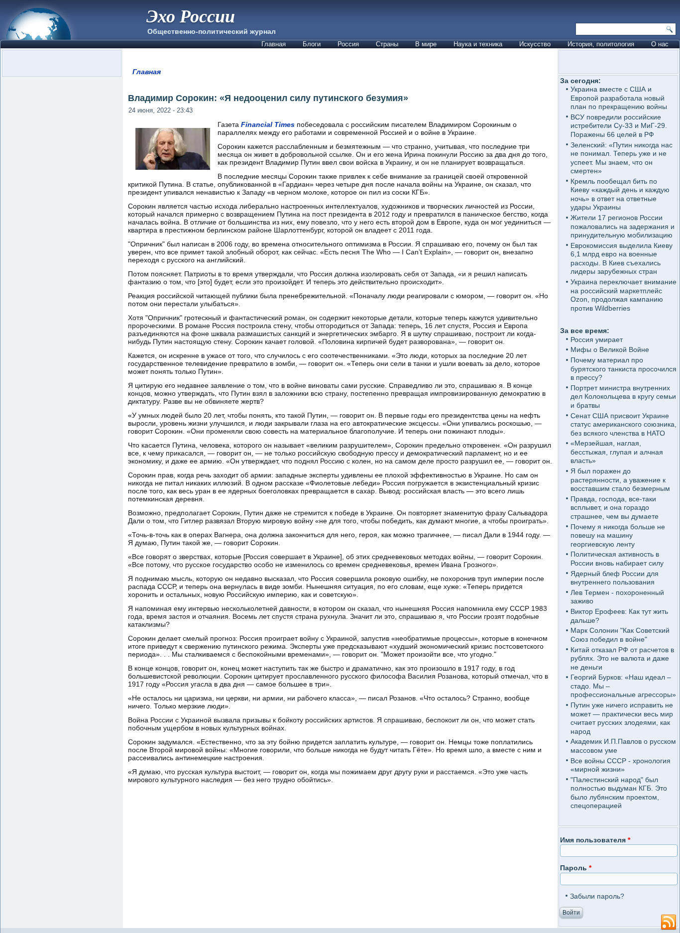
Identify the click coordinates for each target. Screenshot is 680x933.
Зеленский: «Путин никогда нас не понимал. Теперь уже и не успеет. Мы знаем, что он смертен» (621, 158)
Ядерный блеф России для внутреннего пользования (614, 578)
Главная (273, 44)
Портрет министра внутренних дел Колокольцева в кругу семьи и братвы (623, 396)
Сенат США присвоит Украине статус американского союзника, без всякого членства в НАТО (623, 424)
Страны (387, 44)
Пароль (575, 868)
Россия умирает (596, 340)
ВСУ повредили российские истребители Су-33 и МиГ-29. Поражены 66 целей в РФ (618, 125)
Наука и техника (477, 44)
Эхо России (190, 15)
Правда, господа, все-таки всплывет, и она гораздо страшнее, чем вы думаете (614, 507)
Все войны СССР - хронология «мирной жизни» (620, 765)
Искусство (535, 44)
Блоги (312, 44)
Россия (348, 44)
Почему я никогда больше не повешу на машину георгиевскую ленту (617, 535)
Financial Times (268, 124)
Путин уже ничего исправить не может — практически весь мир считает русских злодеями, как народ (621, 718)
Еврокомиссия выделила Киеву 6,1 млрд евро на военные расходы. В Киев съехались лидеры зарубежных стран (621, 258)
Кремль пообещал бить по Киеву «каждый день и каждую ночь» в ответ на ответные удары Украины (620, 194)
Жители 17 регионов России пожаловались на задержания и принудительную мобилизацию (622, 226)
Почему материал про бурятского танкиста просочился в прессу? (623, 368)
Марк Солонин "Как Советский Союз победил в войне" (620, 634)
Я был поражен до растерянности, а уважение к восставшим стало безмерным (620, 479)
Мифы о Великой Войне (609, 349)
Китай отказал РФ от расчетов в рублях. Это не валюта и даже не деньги (622, 658)
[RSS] (669, 923)
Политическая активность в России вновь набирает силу (617, 558)
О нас (660, 44)
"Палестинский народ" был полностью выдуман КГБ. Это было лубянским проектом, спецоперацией (618, 793)
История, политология (600, 44)
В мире (426, 44)
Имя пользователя (595, 840)
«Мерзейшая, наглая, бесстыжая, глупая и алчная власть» (616, 452)
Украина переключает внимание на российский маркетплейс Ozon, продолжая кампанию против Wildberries (623, 295)
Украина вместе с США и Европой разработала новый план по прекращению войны (618, 98)
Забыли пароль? (597, 896)
